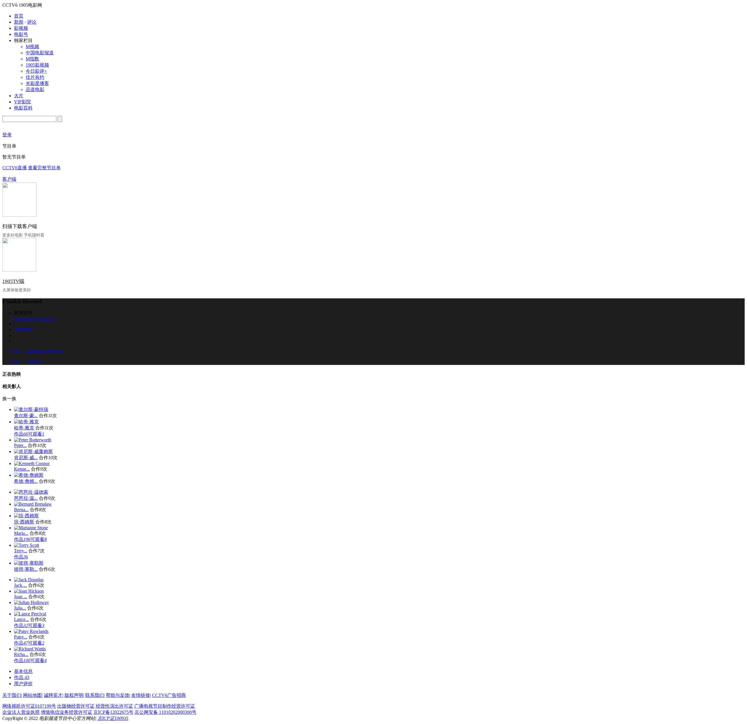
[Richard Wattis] (30, 648)
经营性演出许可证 (114, 706)
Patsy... (20, 636)
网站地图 (32, 695)
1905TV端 (13, 281)
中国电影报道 (40, 52)
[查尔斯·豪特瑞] (31, 409)
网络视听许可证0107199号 (29, 706)
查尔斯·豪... (26, 415)
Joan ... (20, 596)
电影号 (21, 34)
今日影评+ (36, 71)
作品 (21, 433)
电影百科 (23, 107)
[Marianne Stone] (31, 527)
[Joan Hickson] (29, 591)
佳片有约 (35, 77)
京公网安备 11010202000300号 (165, 712)
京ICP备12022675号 (113, 712)
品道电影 (35, 89)
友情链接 (140, 695)
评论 (31, 22)
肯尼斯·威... (26, 457)
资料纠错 (23, 329)
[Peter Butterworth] (32, 439)
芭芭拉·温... (26, 498)
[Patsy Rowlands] (31, 631)
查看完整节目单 (44, 167)
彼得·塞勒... (26, 569)
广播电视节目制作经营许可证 (164, 706)
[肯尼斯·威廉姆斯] (33, 451)
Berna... (21, 509)
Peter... (20, 445)
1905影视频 (37, 64)
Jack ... (20, 585)
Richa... (21, 654)
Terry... (20, 550)
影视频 (21, 28)
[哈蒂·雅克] (26, 421)
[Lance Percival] (30, 613)
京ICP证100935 (112, 718)
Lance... (21, 619)
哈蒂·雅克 (24, 427)
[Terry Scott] (26, 545)
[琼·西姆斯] (26, 515)
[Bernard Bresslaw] (33, 504)
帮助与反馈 (117, 695)
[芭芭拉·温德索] (31, 492)
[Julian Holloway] (31, 602)
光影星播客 (37, 83)
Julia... (20, 607)
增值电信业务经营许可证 (66, 712)
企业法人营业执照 (21, 712)
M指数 (32, 58)
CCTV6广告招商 (169, 695)
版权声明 (73, 695)
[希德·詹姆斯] (28, 475)
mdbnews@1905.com (34, 318)
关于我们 (11, 695)
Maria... (21, 533)
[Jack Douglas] (28, 579)
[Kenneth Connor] (32, 463)
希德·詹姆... (26, 481)
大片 (18, 95)
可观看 (36, 433)
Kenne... (22, 469)
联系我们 (94, 695)
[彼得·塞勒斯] (28, 563)
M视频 (32, 46)
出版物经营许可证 (76, 706)
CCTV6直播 (14, 167)
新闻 (18, 22)
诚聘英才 (53, 695)
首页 (18, 15)
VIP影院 (22, 101)
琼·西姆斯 (24, 521)
